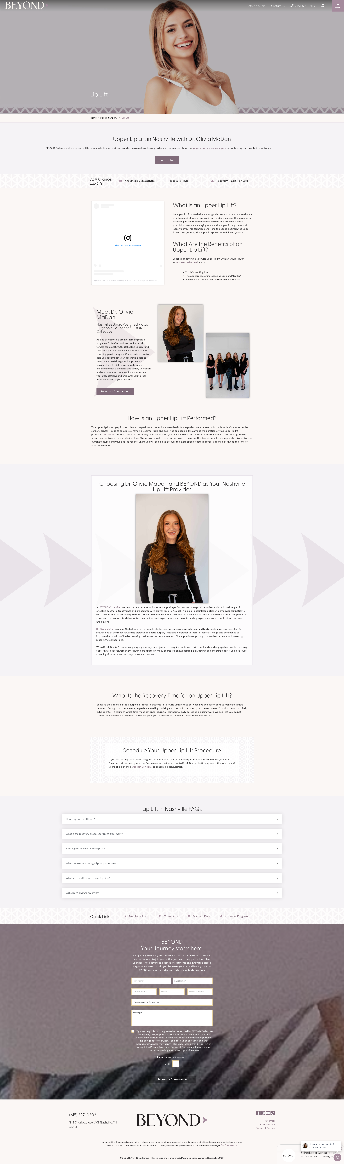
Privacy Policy (267, 1124)
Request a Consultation (115, 391)
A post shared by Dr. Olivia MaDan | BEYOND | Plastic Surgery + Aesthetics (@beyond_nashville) (135, 280)
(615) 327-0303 (305, 6)
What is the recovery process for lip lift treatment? (94, 833)
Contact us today (142, 766)
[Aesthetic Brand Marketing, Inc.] (221, 1157)
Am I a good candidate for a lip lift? (85, 848)
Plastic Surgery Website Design (198, 1157)
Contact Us (278, 6)
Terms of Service (265, 1128)
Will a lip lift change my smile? (82, 892)
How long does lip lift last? (80, 819)
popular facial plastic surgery (209, 148)
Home (93, 117)
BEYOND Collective (186, 262)
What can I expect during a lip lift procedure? (91, 863)
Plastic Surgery (108, 117)
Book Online (167, 160)
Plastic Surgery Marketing (165, 1157)
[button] (172, 819)
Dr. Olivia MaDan (105, 629)
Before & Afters (256, 6)
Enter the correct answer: (172, 1057)
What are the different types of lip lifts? (88, 878)
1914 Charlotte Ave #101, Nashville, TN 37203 (93, 1124)
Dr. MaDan (109, 434)
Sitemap (270, 1120)
